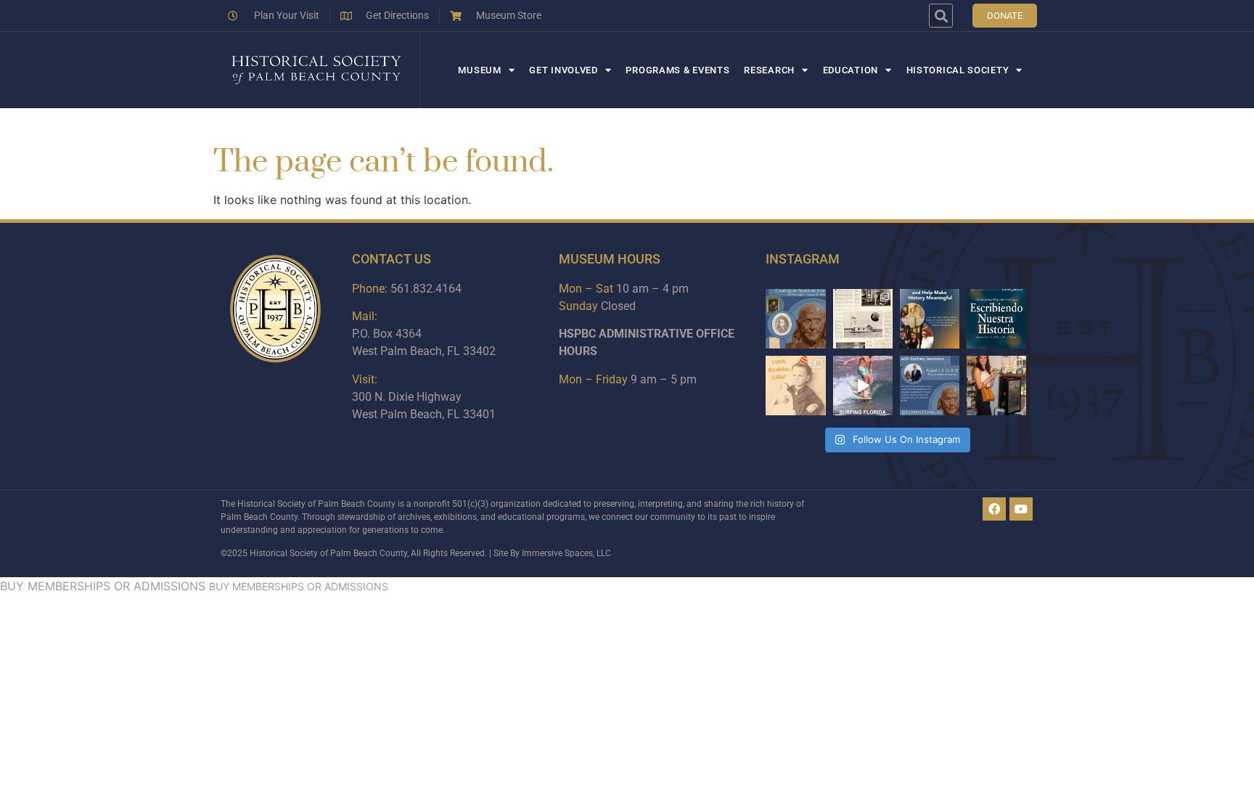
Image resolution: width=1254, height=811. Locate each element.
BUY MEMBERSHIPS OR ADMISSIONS (102, 586)
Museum (479, 70)
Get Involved (563, 70)
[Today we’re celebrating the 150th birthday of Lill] (795, 385)
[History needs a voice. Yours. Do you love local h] (929, 319)
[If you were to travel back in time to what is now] (863, 319)
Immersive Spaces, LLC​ (566, 553)
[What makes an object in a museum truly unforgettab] (863, 385)
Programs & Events (677, 70)
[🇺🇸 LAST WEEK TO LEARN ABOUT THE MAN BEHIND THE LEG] (795, 319)
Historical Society (957, 70)
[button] (941, 16)
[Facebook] (994, 509)
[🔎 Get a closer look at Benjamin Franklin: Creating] (929, 385)
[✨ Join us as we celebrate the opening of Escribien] (996, 319)
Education (850, 70)
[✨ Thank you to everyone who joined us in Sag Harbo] (996, 385)
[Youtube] (1021, 509)
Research (769, 70)
